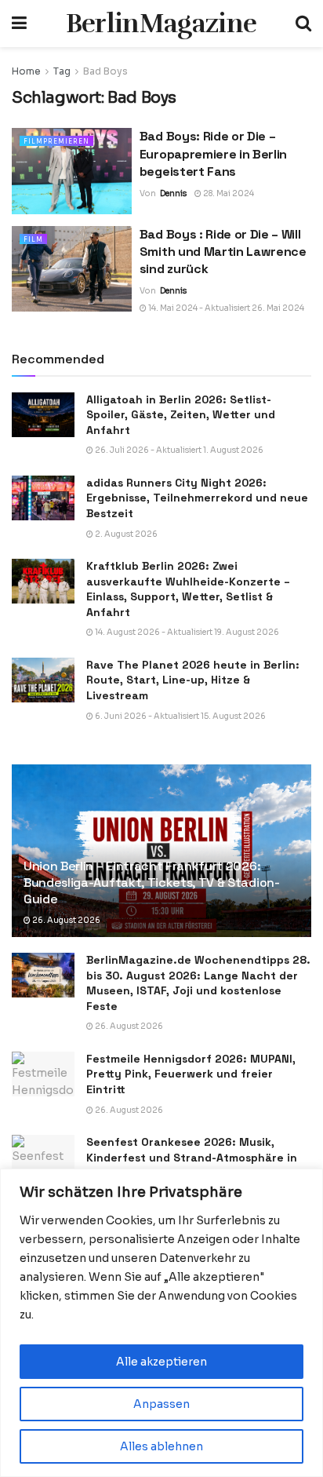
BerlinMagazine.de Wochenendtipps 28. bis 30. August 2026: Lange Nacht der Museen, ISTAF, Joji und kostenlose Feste (198, 983)
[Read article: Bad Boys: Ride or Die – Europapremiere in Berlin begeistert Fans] (72, 170)
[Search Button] (303, 23)
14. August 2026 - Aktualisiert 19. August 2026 (186, 632)
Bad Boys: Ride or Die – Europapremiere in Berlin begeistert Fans (213, 154)
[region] (161, 1323)
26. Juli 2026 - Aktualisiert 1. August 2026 (178, 450)
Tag (62, 71)
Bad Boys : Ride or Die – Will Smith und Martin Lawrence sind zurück (223, 252)
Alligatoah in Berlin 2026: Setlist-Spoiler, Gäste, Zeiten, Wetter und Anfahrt (180, 414)
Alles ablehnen (161, 1446)
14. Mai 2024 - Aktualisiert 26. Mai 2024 (225, 308)
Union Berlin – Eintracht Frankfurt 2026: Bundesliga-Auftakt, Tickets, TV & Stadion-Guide (152, 882)
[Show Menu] (19, 23)
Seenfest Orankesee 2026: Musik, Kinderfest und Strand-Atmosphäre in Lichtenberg (191, 1157)
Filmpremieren (56, 141)
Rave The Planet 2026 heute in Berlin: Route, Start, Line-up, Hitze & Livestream (192, 680)
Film (33, 239)
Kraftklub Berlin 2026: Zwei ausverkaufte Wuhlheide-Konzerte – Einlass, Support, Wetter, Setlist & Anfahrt (188, 589)
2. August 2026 (125, 534)
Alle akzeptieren (161, 1362)
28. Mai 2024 (227, 193)
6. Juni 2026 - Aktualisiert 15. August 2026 (179, 716)
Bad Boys (105, 71)
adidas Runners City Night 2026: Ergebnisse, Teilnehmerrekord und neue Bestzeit (197, 498)
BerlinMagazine (161, 23)
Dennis (173, 193)
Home (26, 71)
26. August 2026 (65, 920)
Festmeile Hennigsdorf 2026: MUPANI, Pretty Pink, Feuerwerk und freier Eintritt (191, 1074)
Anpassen (161, 1404)
